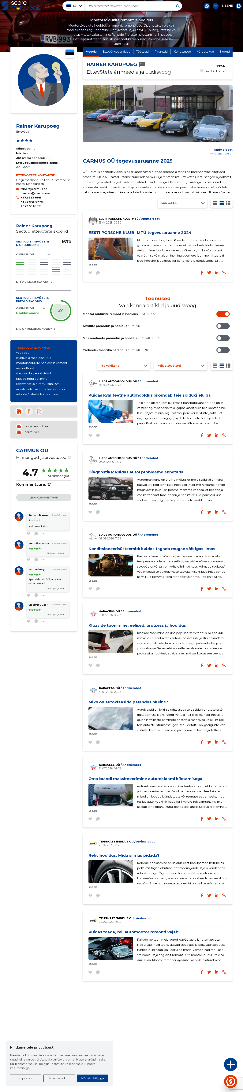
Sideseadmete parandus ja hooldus (121, 338)
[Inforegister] (39, 411)
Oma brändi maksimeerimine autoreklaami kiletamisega (145, 778)
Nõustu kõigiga (92, 1078)
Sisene (227, 6)
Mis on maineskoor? (32, 282)
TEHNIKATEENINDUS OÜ (127, 841)
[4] (228, 203)
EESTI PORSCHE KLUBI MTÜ (129, 218)
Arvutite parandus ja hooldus (115, 326)
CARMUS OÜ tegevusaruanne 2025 (128, 161)
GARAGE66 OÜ (120, 611)
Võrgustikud (205, 51)
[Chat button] (207, 6)
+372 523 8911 (31, 197)
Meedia (91, 51)
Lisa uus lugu (216, 1065)
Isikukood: (24, 153)
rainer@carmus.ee (34, 189)
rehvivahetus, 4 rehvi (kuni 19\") (38, 384)
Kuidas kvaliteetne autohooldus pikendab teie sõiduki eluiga (149, 395)
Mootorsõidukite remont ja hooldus (121, 314)
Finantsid (161, 51)
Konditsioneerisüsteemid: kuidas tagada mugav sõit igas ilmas (151, 548)
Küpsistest (25, 1078)
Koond (225, 51)
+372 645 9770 (32, 201)
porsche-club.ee (37, 426)
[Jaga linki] (224, 435)
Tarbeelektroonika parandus (115, 350)
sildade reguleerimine (31, 378)
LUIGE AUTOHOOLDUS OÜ (128, 381)
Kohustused (182, 51)
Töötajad (142, 51)
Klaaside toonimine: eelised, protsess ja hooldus (137, 625)
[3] (221, 203)
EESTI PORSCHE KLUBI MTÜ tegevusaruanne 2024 (139, 232)
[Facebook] (29, 411)
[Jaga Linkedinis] (216, 435)
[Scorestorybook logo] (22, 6)
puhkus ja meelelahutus (33, 358)
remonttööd (25, 368)
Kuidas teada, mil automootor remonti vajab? (134, 932)
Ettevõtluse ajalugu (116, 51)
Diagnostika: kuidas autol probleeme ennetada (136, 472)
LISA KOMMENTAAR (43, 497)
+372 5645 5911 (32, 206)
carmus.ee (32, 432)
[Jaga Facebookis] (202, 435)
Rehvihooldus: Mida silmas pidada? (123, 855)
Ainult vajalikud (59, 1078)
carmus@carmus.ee (35, 193)
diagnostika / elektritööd (33, 373)
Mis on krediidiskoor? (34, 329)
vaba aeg (22, 352)
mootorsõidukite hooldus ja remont (41, 363)
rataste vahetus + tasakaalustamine (41, 389)
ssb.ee (92, 264)
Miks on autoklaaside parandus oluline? (128, 702)
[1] (215, 203)
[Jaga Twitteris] (209, 435)
